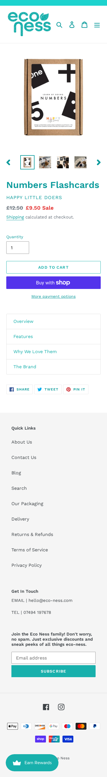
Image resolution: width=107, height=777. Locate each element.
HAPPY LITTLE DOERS (34, 197)
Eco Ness (61, 758)
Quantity (14, 236)
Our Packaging (27, 503)
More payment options (53, 296)
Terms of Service (29, 550)
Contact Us (23, 457)
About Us (21, 442)
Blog (16, 472)
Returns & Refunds (32, 534)
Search (19, 488)
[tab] (53, 321)
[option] (27, 162)
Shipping (15, 217)
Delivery (20, 519)
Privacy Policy (26, 565)
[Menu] (97, 24)
